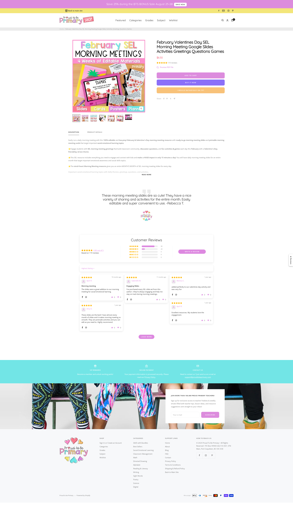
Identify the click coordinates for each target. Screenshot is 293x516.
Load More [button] (146, 337)
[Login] (227, 20)
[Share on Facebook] (163, 98)
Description (73, 132)
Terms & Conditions (173, 465)
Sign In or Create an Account (111, 443)
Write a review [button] (192, 252)
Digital (135, 487)
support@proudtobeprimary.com (198, 377)
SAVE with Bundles (140, 443)
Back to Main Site (172, 472)
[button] (162, 63)
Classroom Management (142, 454)
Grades (149, 20)
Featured (120, 20)
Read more (146, 175)
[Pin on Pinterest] (167, 98)
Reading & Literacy (140, 468)
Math (135, 457)
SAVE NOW (180, 4)
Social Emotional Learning (143, 450)
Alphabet (136, 465)
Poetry (135, 479)
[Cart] (232, 20)
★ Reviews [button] (291, 260)
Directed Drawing (140, 461)
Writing (136, 472)
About (167, 446)
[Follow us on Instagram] (206, 455)
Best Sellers (137, 446)
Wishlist (173, 20)
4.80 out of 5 (98, 250)
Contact (168, 457)
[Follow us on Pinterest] (212, 455)
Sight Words (138, 476)
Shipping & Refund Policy (175, 468)
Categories (135, 20)
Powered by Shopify (83, 495)
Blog (167, 450)
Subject (161, 20)
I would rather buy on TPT (190, 90)
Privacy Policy (149, 377)
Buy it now (190, 82)
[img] (86, 277)
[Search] (223, 20)
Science (136, 483)
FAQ (166, 454)
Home (62, 29)
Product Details (94, 132)
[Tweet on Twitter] (171, 98)
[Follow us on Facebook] (199, 455)
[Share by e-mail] (174, 98)
